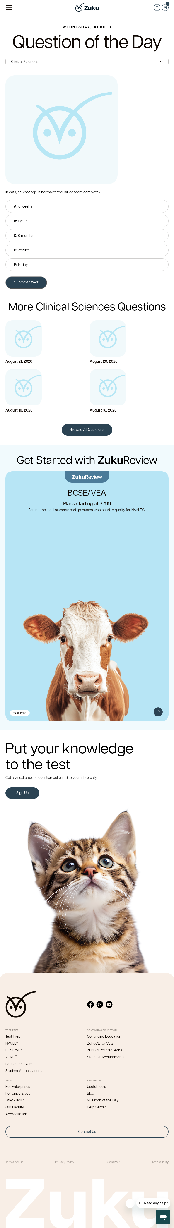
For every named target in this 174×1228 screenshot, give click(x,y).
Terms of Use (14, 1162)
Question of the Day (102, 1100)
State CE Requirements (105, 1056)
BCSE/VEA (14, 1050)
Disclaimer (113, 1162)
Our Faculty (14, 1107)
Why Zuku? (14, 1100)
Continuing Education (104, 1036)
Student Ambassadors (23, 1070)
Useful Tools (96, 1086)
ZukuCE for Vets (100, 1043)
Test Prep (12, 1036)
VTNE (11, 1056)
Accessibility (160, 1162)
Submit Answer (26, 282)
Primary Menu (8, 7)
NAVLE (12, 1043)
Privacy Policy (64, 1162)
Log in (157, 7)
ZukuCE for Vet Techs (104, 1050)
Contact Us (87, 1131)
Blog (90, 1093)
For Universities (17, 1093)
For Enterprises (17, 1086)
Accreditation (16, 1113)
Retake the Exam (19, 1063)
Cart (165, 6)
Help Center (96, 1107)
